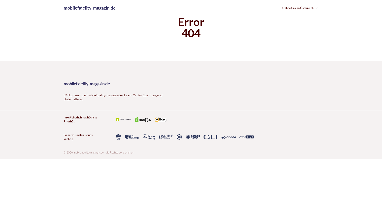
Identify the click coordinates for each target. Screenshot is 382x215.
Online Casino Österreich (298, 8)
